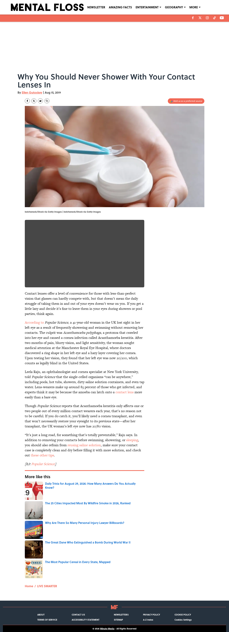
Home (29, 586)
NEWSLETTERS (121, 614)
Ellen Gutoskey (32, 92)
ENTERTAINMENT (147, 7)
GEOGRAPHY (174, 7)
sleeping (132, 440)
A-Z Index (148, 619)
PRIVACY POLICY (151, 614)
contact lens (124, 392)
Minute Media (107, 628)
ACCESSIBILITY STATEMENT (85, 619)
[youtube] (222, 17)
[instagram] (207, 17)
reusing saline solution (84, 445)
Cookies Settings (183, 619)
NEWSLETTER (96, 7)
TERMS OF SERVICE (47, 619)
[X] (200, 17)
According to (34, 322)
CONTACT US (78, 614)
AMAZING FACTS (120, 7)
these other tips (42, 455)
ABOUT (41, 614)
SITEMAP (118, 619)
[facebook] (193, 17)
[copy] (46, 100)
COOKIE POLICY (183, 614)
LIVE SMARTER (47, 586)
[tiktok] (214, 17)
